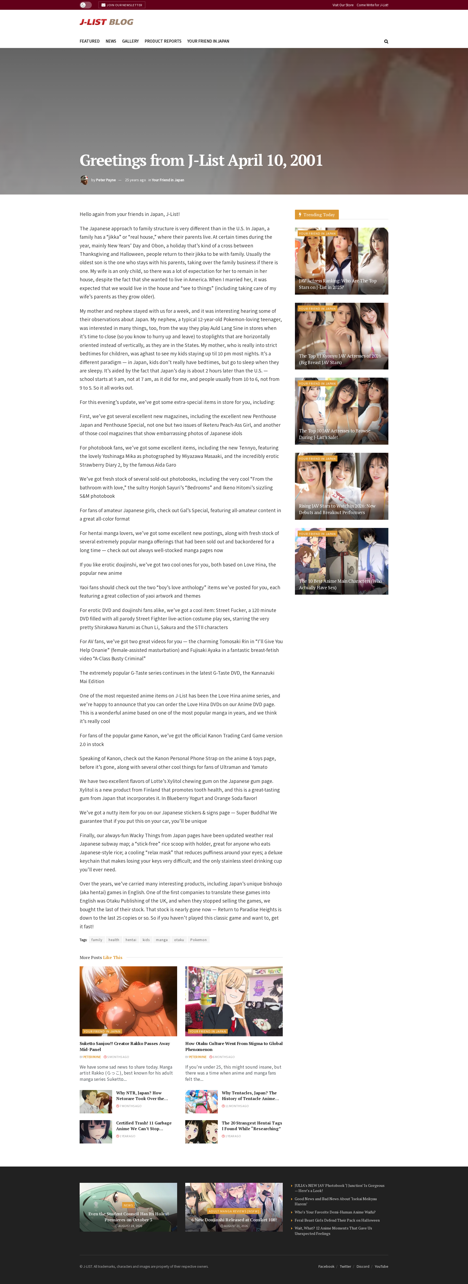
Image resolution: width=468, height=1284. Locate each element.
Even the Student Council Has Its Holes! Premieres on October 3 (128, 1217)
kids (146, 939)
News (111, 41)
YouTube (381, 1266)
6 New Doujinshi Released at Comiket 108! (234, 1220)
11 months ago (237, 1106)
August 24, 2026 (130, 1226)
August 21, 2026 (235, 1226)
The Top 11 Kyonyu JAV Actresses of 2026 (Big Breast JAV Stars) (340, 359)
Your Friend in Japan (208, 41)
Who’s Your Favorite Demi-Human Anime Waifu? (335, 1212)
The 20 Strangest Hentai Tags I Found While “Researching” (252, 1125)
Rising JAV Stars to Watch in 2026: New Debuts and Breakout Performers (337, 509)
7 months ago (130, 1106)
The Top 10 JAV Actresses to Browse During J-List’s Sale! (334, 434)
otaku (179, 939)
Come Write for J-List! (372, 4)
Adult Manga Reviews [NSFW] (234, 1211)
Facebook (326, 1266)
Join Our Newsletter (124, 5)
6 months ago (223, 1056)
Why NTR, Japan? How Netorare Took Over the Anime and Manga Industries (146, 1098)
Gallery (130, 41)
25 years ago (135, 179)
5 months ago (118, 1056)
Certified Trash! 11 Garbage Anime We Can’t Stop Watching (144, 1128)
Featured (90, 41)
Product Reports (163, 41)
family (97, 939)
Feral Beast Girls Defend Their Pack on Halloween (337, 1220)
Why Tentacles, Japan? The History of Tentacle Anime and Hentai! (249, 1098)
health (114, 939)
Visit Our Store (343, 4)
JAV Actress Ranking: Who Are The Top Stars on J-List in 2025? (338, 284)
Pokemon (198, 939)
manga (162, 939)
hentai (131, 939)
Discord (363, 1266)
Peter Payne (106, 179)
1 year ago (127, 1136)
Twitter (345, 1266)
